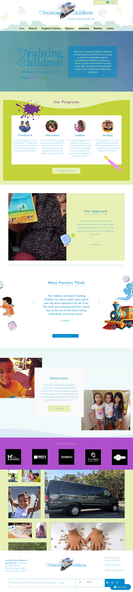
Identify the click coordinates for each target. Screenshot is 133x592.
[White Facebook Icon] (117, 582)
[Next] (99, 301)
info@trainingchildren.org (114, 570)
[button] (51, 28)
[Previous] (34, 301)
